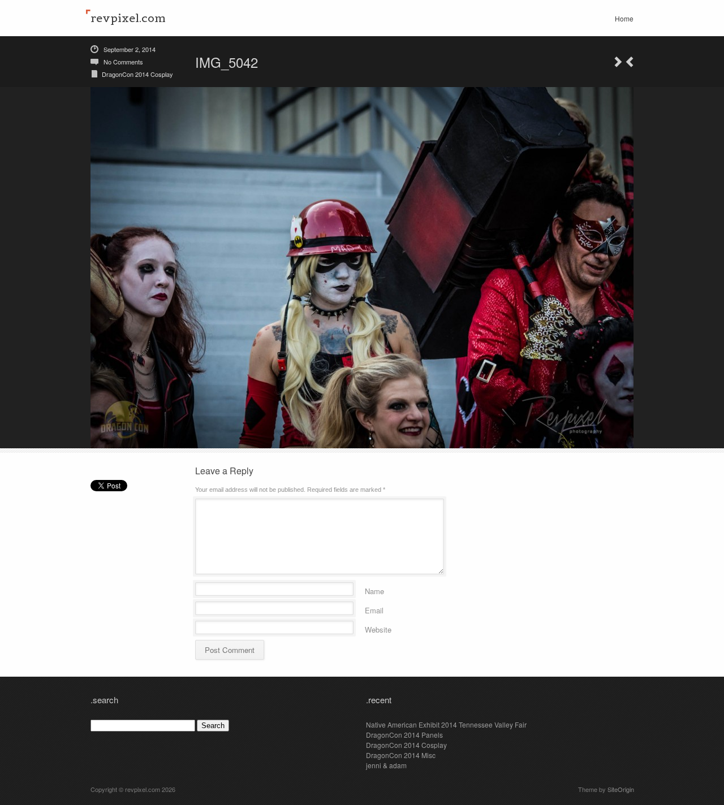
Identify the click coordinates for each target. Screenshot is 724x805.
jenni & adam (386, 765)
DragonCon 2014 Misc (401, 755)
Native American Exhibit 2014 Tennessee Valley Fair (446, 724)
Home (624, 18)
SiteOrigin (620, 789)
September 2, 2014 (130, 49)
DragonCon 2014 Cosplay (137, 74)
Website (378, 627)
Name (374, 589)
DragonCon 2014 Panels (404, 734)
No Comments (123, 61)
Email (374, 608)
